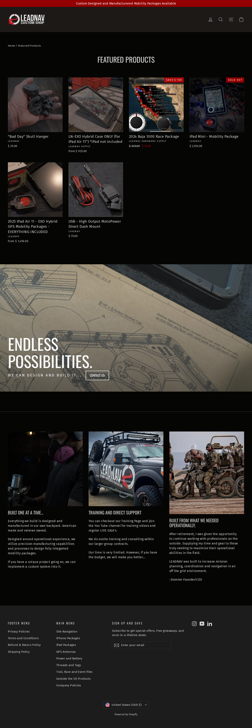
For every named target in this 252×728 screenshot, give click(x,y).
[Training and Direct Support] (126, 468)
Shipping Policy (19, 652)
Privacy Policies (19, 631)
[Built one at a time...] (45, 468)
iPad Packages (66, 645)
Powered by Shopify (126, 714)
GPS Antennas (66, 652)
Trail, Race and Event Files (74, 672)
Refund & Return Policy (24, 645)
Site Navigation (66, 631)
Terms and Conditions (23, 638)
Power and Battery (69, 658)
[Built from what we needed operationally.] (206, 472)
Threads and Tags (68, 665)
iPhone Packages (68, 638)
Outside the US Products (73, 678)
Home (11, 45)
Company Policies (68, 685)
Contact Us (97, 375)
